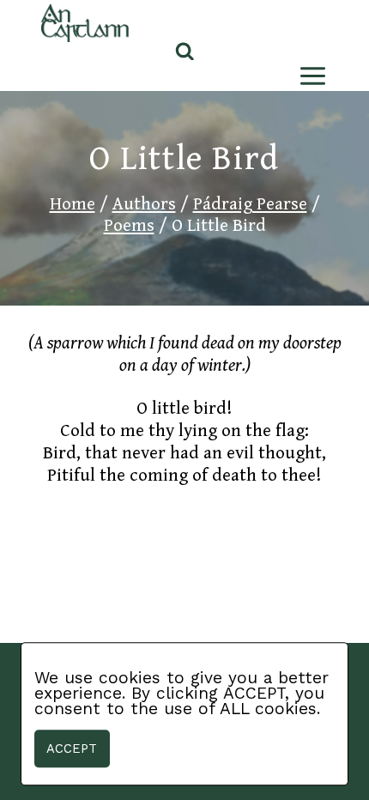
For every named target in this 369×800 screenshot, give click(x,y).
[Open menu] (309, 76)
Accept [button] (71, 748)
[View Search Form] (185, 52)
